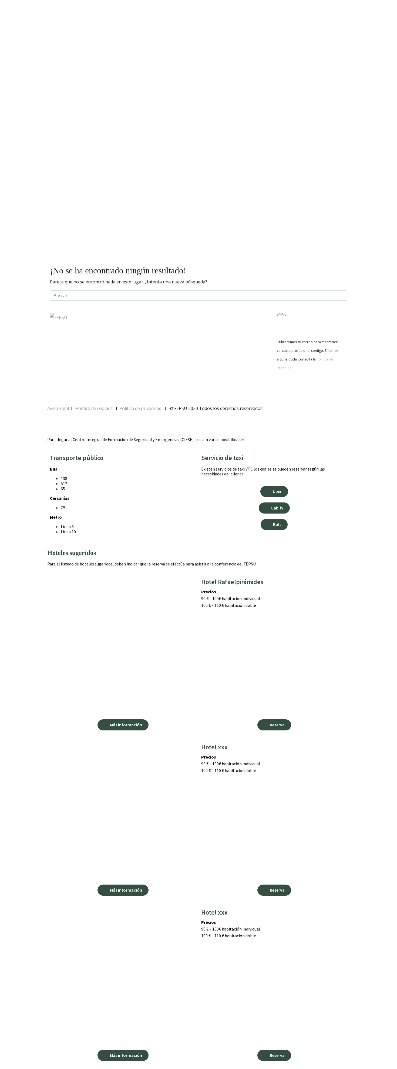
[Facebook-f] (283, 386)
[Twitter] (298, 386)
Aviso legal (58, 408)
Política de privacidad (140, 408)
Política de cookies (95, 408)
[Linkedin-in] (312, 386)
